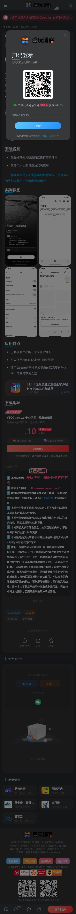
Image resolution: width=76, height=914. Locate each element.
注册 (35, 62)
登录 (38, 126)
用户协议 (42, 135)
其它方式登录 (23, 62)
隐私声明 (54, 135)
